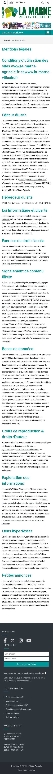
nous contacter (17, 744)
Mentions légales (16, 49)
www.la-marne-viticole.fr (23, 87)
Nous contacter (12, 713)
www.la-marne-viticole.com (27, 449)
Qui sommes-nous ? (14, 697)
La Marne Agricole (12, 32)
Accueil (7, 40)
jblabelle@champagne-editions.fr (32, 179)
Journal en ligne (12, 717)
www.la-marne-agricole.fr (21, 216)
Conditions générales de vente (18, 709)
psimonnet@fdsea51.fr (33, 186)
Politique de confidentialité (17, 705)
